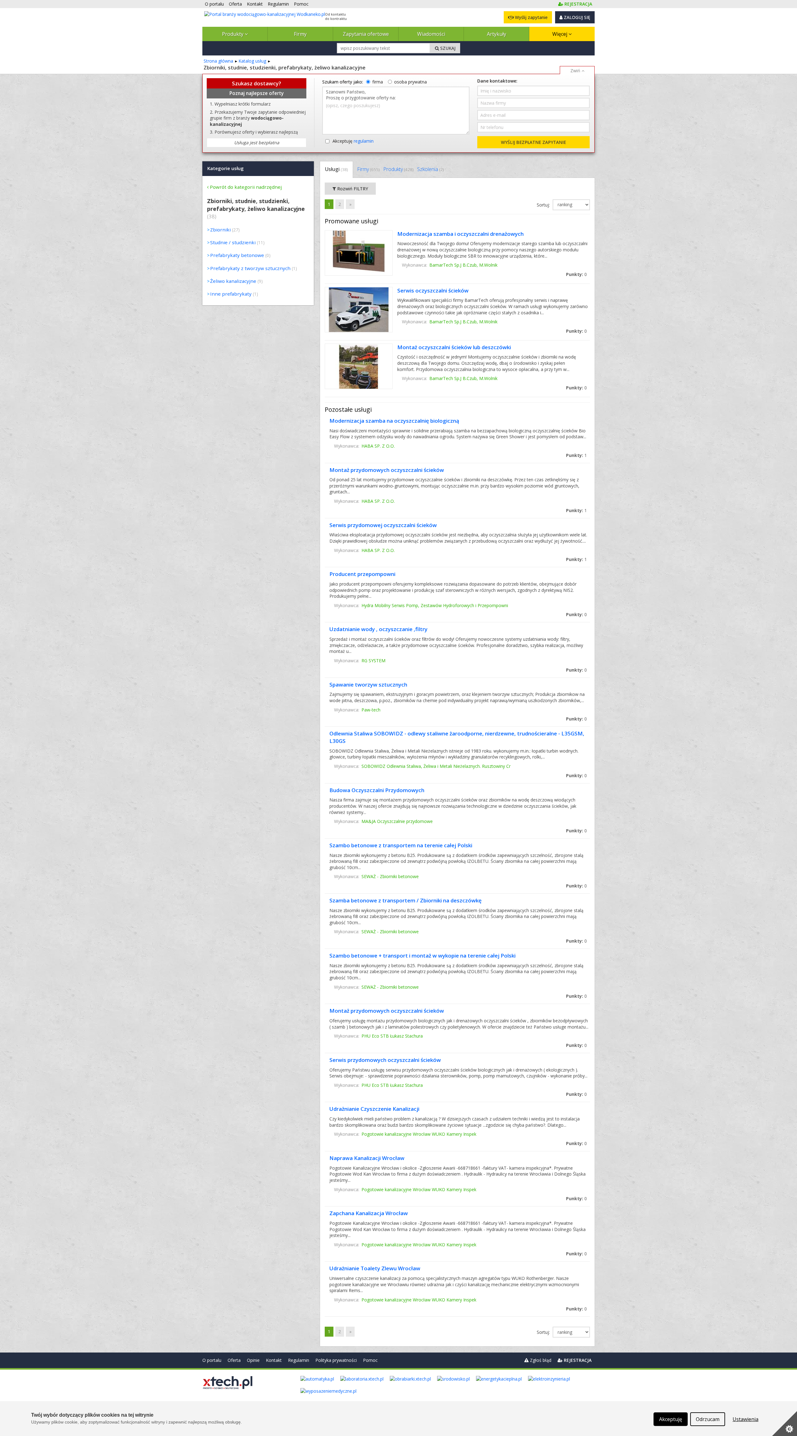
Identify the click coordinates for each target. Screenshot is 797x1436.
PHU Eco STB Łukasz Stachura (392, 1036)
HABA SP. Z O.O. (378, 446)
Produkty (233, 34)
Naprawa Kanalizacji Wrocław (366, 1158)
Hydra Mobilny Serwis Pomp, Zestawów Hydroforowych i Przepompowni (434, 605)
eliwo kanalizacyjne (233, 281)
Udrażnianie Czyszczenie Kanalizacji (374, 1108)
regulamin (364, 141)
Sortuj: (544, 205)
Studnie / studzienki (233, 242)
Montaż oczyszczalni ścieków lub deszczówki (454, 347)
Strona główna (218, 61)
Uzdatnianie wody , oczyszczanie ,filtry (378, 629)
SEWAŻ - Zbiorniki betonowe (390, 876)
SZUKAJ (447, 48)
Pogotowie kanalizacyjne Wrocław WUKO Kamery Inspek (418, 1134)
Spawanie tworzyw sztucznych (368, 684)
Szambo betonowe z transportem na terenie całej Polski (400, 845)
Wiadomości (431, 34)
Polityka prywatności (336, 1360)
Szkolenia (430, 169)
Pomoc (370, 1360)
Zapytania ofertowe (366, 34)
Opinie (253, 1360)
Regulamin (298, 1360)
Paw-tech (370, 710)
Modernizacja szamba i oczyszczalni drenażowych (460, 233)
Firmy (300, 34)
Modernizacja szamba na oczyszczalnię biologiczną (394, 420)
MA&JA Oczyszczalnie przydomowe (397, 821)
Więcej (560, 34)
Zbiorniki (220, 229)
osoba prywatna (410, 82)
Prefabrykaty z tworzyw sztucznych (250, 268)
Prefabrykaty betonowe (237, 255)
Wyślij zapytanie (531, 17)
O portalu (211, 1360)
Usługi (336, 169)
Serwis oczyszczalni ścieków (433, 290)
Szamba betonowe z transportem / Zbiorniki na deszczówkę (405, 900)
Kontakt (274, 1360)
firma (377, 82)
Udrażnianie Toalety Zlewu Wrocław (374, 1268)
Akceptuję (353, 141)
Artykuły (496, 34)
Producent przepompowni (362, 574)
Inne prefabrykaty (231, 294)
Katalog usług (252, 61)
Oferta (234, 1360)
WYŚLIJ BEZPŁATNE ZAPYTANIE (533, 142)
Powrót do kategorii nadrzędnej (246, 187)
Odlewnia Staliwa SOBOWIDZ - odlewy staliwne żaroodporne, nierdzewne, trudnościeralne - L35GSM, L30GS (456, 737)
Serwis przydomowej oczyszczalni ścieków (383, 525)
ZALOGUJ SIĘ (576, 17)
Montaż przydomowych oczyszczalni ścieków (386, 469)
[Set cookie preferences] (784, 1423)
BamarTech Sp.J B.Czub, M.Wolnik (463, 265)
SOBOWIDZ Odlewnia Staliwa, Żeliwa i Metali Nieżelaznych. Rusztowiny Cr (436, 766)
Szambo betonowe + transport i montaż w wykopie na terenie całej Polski (422, 955)
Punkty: (576, 274)
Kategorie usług (225, 168)
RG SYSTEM (373, 660)
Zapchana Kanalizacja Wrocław (368, 1213)
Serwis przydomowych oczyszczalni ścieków (385, 1059)
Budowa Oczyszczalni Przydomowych (376, 790)
